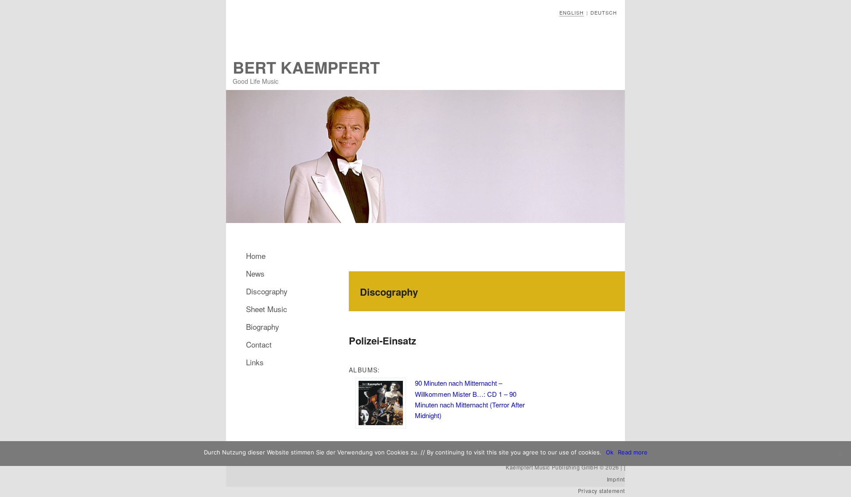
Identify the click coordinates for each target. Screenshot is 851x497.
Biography (262, 326)
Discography (267, 291)
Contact (259, 344)
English (571, 12)
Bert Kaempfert (306, 66)
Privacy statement (601, 490)
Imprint (616, 479)
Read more (633, 452)
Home (255, 255)
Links (255, 362)
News (255, 273)
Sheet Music (266, 308)
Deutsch (603, 12)
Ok (609, 452)
